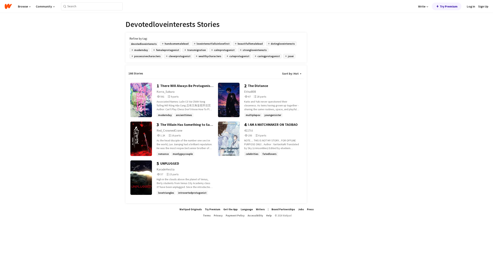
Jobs (301, 209)
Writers (260, 209)
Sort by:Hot (290, 73)
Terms (207, 215)
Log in (471, 6)
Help (269, 215)
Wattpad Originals (190, 209)
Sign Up (483, 6)
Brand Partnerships (283, 209)
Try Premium (449, 6)
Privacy (218, 215)
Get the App (230, 209)
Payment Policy (235, 215)
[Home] (8, 6)
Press (310, 209)
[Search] (65, 6)
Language (247, 209)
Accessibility (255, 215)
